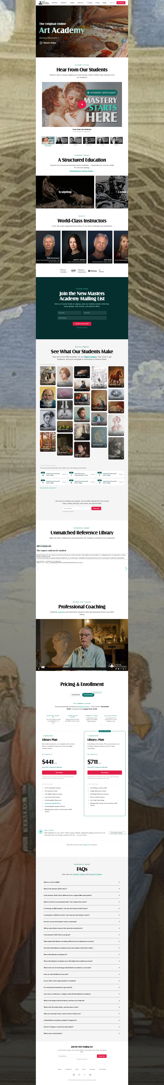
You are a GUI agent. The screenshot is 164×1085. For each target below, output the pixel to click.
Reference (80, 3)
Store (83, 1069)
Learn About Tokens (117, 833)
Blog (77, 1069)
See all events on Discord (47, 488)
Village (104, 3)
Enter (111, 2)
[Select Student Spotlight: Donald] (116, 140)
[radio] (76, 695)
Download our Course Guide (81, 171)
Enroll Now (121, 2)
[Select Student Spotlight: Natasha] (89, 140)
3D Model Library (44, 545)
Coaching (89, 3)
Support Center (95, 874)
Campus (72, 3)
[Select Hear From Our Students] (48, 140)
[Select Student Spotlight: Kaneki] (75, 140)
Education (54, 3)
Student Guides (79, 874)
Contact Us (68, 1069)
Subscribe (96, 508)
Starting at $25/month (48, 38)
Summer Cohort (83, 706)
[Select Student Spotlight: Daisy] (103, 140)
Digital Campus (90, 357)
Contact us (86, 844)
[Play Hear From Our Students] (82, 104)
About (59, 1069)
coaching (61, 612)
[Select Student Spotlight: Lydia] (62, 140)
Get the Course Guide (82, 323)
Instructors (63, 3)
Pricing (97, 3)
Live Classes (102, 1069)
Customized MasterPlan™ (53, 803)
